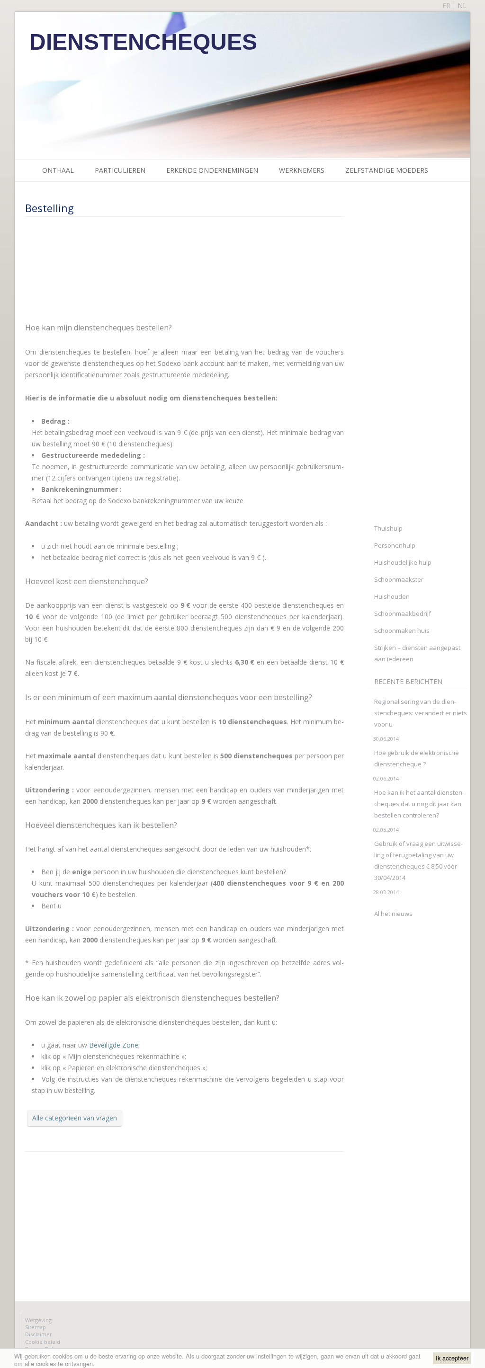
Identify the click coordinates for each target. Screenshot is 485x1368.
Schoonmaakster (398, 579)
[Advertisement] (134, 269)
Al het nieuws (393, 913)
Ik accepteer (452, 1357)
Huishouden (392, 596)
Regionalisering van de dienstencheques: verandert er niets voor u (420, 712)
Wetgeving (38, 1320)
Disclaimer (38, 1334)
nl (462, 5)
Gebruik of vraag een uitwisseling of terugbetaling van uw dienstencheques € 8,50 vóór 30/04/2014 (418, 860)
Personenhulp (394, 545)
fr (446, 5)
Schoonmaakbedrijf (402, 613)
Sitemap (35, 1327)
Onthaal (58, 170)
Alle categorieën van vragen (74, 1117)
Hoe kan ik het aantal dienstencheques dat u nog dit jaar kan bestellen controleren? (419, 803)
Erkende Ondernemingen (212, 170)
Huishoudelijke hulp (402, 562)
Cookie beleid (42, 1341)
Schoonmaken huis (402, 630)
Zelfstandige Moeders (386, 170)
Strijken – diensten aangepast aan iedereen (417, 653)
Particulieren (120, 170)
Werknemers (301, 170)
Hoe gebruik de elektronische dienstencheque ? (416, 758)
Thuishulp (388, 528)
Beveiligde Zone (113, 1044)
